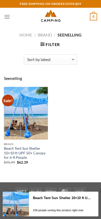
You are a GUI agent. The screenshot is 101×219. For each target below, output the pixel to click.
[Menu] (7, 16)
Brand (45, 34)
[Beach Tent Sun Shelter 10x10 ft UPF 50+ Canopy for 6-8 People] (26, 113)
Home (25, 34)
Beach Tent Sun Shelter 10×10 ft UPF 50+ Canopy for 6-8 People (25, 153)
